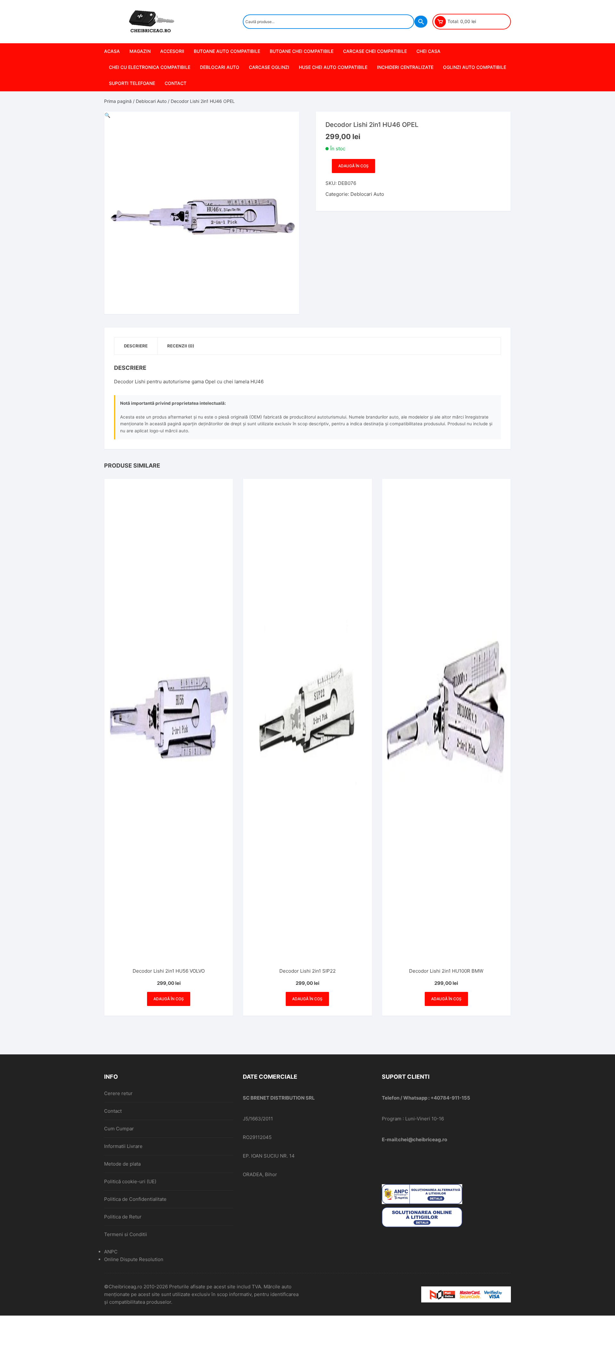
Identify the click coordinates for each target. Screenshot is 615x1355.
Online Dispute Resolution (133, 1259)
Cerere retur (118, 1093)
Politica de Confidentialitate (135, 1199)
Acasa (112, 51)
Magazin (140, 51)
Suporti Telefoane (132, 83)
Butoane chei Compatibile (301, 51)
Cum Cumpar (119, 1129)
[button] (107, 115)
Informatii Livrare (123, 1146)
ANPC (111, 1252)
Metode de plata (122, 1164)
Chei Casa (428, 51)
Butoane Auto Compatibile (227, 51)
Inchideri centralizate (405, 67)
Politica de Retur (123, 1217)
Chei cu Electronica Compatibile (149, 67)
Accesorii (172, 51)
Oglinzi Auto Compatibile (474, 67)
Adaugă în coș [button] (168, 998)
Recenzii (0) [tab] (180, 345)
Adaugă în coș (353, 165)
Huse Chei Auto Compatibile (333, 67)
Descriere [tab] (136, 345)
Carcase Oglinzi (269, 67)
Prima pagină (118, 101)
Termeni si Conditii (125, 1234)
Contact (175, 83)
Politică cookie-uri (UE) (130, 1181)
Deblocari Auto (219, 67)
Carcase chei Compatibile (375, 51)
